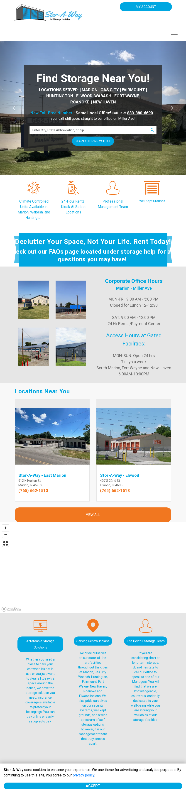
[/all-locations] (34, 192)
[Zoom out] (5, 534)
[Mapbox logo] (11, 609)
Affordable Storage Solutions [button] (40, 644)
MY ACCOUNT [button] (146, 7)
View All (93, 514)
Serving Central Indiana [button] (93, 641)
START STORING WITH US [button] (93, 141)
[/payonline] (40, 630)
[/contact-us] (73, 192)
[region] (93, 567)
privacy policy (83, 775)
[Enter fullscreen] (5, 543)
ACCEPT (93, 786)
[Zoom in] (5, 528)
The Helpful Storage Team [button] (146, 641)
